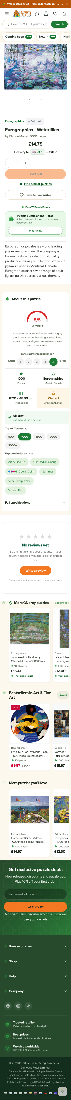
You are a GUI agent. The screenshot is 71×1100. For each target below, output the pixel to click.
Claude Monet (18, 136)
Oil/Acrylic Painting (44, 462)
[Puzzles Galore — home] (22, 13)
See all (64, 696)
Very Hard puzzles (19, 481)
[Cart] (64, 13)
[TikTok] (28, 1006)
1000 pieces (38, 136)
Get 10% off (36, 907)
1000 (24, 436)
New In (47, 36)
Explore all (62, 603)
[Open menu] (6, 13)
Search (59, 24)
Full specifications (17, 502)
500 (11, 436)
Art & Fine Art (16, 462)
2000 (53, 436)
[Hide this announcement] (67, 4)
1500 (39, 436)
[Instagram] (18, 1006)
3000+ (12, 445)
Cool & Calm (26, 471)
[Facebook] (8, 1006)
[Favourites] (55, 13)
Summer (47, 471)
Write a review (35, 570)
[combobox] (29, 24)
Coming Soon (18, 36)
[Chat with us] (37, 13)
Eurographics (14, 121)
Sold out (35, 174)
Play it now (35, 230)
